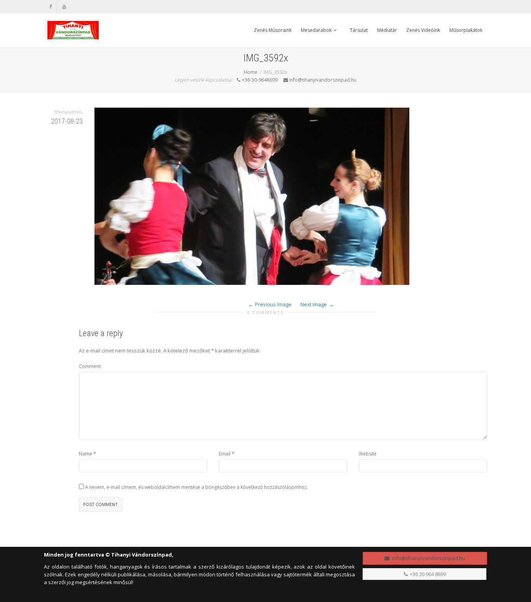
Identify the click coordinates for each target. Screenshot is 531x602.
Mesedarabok (317, 30)
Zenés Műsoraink (273, 30)
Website (368, 453)
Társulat (359, 30)
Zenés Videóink (423, 30)
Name (85, 453)
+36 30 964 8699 (427, 574)
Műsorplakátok (465, 30)
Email (225, 453)
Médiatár (387, 30)
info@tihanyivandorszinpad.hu (427, 558)
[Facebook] (50, 6)
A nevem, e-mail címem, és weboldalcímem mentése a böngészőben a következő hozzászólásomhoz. (196, 487)
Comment (90, 366)
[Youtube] (64, 6)
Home (250, 72)
